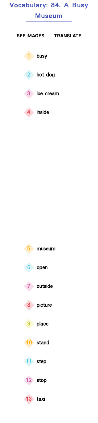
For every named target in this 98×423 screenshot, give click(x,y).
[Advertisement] (49, 182)
